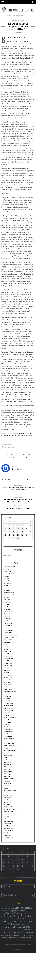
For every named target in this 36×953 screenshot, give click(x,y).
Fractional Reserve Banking (21, 921)
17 (18, 532)
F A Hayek (13, 919)
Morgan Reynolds (9, 738)
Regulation (4, 938)
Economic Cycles (12, 916)
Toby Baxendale (8, 821)
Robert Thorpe (8, 788)
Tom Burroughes (8, 823)
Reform (31, 935)
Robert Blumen (8, 781)
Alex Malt (6, 576)
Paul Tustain (7, 762)
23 (13, 535)
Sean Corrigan (8, 795)
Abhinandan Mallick (9, 566)
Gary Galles (7, 654)
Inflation (17, 927)
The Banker (7, 804)
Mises (32, 930)
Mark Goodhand (8, 727)
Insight (14, 447)
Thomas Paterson (9, 809)
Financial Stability (8, 921)
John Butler (7, 694)
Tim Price (6, 818)
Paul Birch (6, 757)
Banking (9, 910)
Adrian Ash (7, 569)
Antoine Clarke (8, 590)
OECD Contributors (9, 745)
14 (5, 532)
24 (18, 535)
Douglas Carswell (9, 637)
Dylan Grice (7, 647)
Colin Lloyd (7, 616)
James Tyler (7, 682)
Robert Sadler (7, 785)
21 (5, 535)
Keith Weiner (7, 715)
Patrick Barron (8, 752)
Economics (26, 916)
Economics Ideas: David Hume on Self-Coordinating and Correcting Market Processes (18, 488)
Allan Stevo (7, 578)
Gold (10, 924)
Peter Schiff (10, 935)
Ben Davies (7, 597)
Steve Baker (7, 800)
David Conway (8, 623)
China (24, 914)
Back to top (16, 949)
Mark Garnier (7, 724)
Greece (23, 924)
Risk (9, 938)
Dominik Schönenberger (10, 635)
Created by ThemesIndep (24, 945)
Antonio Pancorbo (9, 592)
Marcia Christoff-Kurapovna (17, 37)
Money (19, 932)
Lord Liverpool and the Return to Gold (18, 507)
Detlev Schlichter (8, 630)
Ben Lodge (7, 602)
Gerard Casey (7, 661)
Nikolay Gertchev (9, 743)
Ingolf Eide (7, 670)
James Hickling (8, 677)
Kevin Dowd (7, 769)
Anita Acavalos (8, 585)
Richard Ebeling (8, 642)
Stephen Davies (8, 797)
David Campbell (8, 621)
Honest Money (6, 447)
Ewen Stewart (7, 651)
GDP (7, 924)
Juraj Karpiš (7, 712)
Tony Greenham (8, 828)
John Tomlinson (8, 701)
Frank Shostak (8, 639)
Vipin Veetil (7, 833)
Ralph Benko (7, 776)
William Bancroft (8, 837)
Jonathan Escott (8, 705)
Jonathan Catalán (8, 703)
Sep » (8, 543)
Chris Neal (7, 614)
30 (13, 538)
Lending (21, 930)
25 (22, 535)
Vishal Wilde (7, 835)
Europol (6, 649)
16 (13, 532)
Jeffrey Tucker (8, 689)
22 (9, 535)
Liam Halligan (7, 722)
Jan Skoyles (7, 687)
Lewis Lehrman (8, 720)
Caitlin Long (7, 609)
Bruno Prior (7, 606)
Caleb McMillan (8, 611)
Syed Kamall (7, 802)
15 (9, 532)
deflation (29, 913)
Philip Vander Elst (9, 767)
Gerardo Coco (8, 663)
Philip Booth (7, 764)
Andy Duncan (7, 583)
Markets (26, 930)
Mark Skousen (8, 734)
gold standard (16, 924)
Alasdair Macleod (9, 573)
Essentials (4, 919)
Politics (14, 20)
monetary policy (8, 932)
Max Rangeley (8, 736)
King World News (15, 930)
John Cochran (7, 696)
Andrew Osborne (8, 581)
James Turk (7, 679)
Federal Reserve (22, 919)
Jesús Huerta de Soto (10, 691)
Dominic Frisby (8, 632)
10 (18, 528)
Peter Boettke (8, 771)
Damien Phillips (8, 618)
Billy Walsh (7, 604)
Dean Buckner (8, 628)
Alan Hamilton (8, 571)
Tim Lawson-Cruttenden (10, 814)
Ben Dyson (7, 599)
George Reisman (8, 658)
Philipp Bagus (7, 774)
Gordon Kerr (7, 668)
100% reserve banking (7, 908)
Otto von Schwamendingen (11, 750)
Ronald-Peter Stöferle (10, 790)
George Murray (8, 656)
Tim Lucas (6, 816)
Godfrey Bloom (8, 665)
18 (22, 532)
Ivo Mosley (7, 672)
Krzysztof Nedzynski (10, 717)
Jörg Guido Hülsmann (10, 708)
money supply (28, 932)
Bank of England (19, 911)
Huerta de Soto (10, 927)
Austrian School (21, 907)
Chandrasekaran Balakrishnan (12, 595)
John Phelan (7, 698)
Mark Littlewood (8, 729)
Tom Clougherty (8, 825)
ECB (2, 916)
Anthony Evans (8, 588)
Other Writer (19, 32)
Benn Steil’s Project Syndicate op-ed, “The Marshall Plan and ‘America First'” (18, 499)
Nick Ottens (7, 741)
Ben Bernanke (28, 910)
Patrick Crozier (8, 755)
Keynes (31, 927)
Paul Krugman (4, 935)
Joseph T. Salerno (8, 710)
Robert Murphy (8, 783)
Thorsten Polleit (8, 811)
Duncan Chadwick (9, 675)
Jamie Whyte (7, 684)
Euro (9, 919)
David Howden (8, 625)
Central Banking (13, 913)
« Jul (5, 543)
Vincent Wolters (8, 830)
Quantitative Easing (21, 935)
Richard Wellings (8, 778)
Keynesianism (6, 930)
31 (18, 538)
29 (9, 538)
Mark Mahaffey (8, 731)
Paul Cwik (6, 760)
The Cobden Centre (9, 807)
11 (22, 528)
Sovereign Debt (25, 938)
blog (3, 913)
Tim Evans (6, 644)
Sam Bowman (7, 793)
